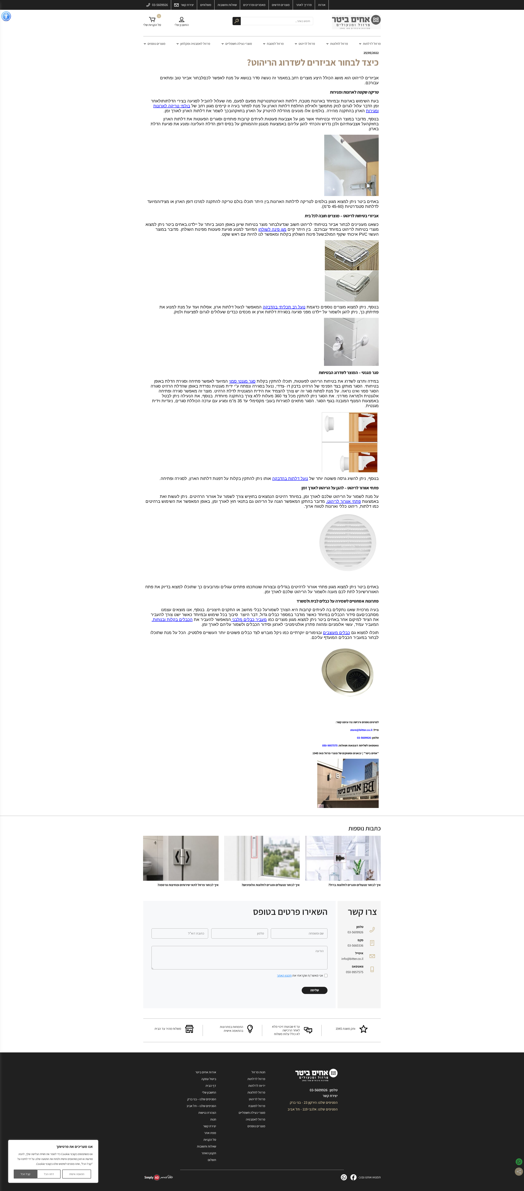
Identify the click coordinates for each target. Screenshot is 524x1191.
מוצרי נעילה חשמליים (238, 43)
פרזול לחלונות (339, 43)
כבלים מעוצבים (336, 632)
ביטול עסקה (208, 1079)
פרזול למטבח (275, 43)
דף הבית (211, 1085)
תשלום (212, 1160)
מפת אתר (210, 1133)
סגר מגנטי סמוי (242, 381)
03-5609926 (364, 737)
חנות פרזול (258, 1072)
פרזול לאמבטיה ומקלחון (195, 43)
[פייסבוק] (353, 1177)
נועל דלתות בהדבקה (290, 478)
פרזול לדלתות (372, 43)
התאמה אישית (76, 1174)
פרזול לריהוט (307, 43)
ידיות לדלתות (256, 1085)
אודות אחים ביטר (205, 1072)
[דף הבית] (356, 23)
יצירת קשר (330, 1095)
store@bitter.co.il (361, 730)
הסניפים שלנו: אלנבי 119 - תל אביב (313, 1109)
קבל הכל (25, 1174)
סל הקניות (209, 1139)
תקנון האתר (284, 975)
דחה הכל (49, 1174)
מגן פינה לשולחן (272, 229)
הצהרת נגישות (207, 1112)
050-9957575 (330, 745)
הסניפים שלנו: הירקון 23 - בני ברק (314, 1102)
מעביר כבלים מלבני (249, 619)
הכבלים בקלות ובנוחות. (172, 619)
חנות (213, 1119)
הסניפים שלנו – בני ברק (201, 1099)
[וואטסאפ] (344, 1177)
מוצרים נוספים (156, 43)
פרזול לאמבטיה (255, 1119)
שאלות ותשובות (206, 1146)
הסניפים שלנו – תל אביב (201, 1106)
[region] (53, 1161)
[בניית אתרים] (158, 1177)
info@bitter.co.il (352, 959)
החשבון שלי (209, 1092)
